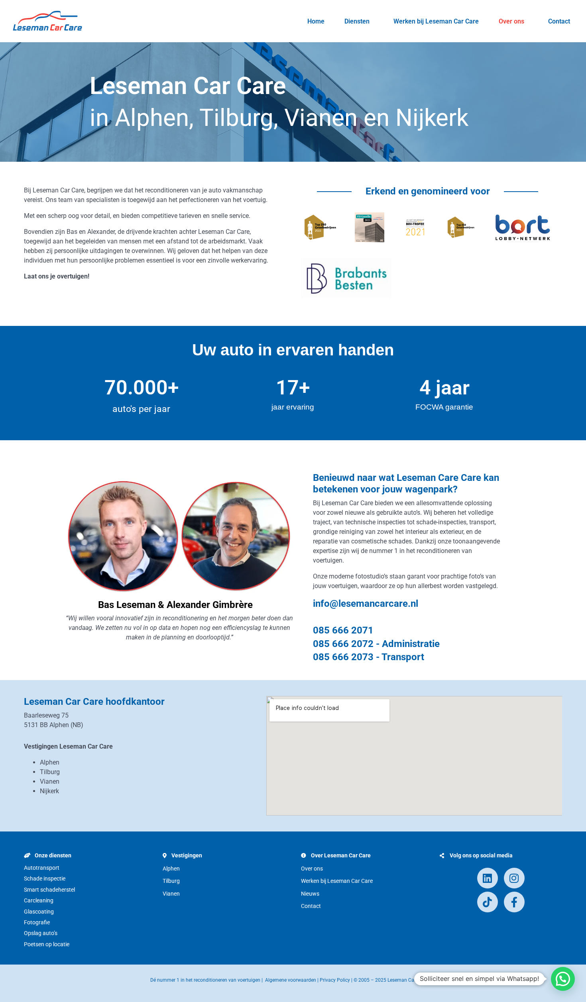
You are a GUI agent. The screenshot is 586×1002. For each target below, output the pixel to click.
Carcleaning (38, 900)
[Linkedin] (487, 878)
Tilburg (171, 881)
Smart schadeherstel (49, 889)
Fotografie (37, 922)
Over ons (511, 21)
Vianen (171, 893)
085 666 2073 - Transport (368, 657)
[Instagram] (514, 878)
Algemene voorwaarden (290, 980)
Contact (559, 21)
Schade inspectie (44, 878)
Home (315, 21)
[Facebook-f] (514, 902)
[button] (563, 979)
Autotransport (41, 868)
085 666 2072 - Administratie (376, 643)
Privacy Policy (335, 980)
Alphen (171, 868)
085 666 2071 (343, 630)
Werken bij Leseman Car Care (436, 21)
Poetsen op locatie (46, 944)
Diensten (357, 21)
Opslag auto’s (40, 933)
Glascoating (39, 911)
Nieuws (310, 893)
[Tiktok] (487, 902)
